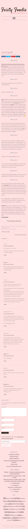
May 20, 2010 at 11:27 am (9, 313)
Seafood (15, 518)
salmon (22, 515)
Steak (19, 517)
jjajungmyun (16, 102)
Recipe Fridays (15, 515)
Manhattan (24, 226)
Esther (2, 99)
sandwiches (6, 518)
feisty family (19, 506)
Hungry (5, 353)
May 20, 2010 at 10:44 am (9, 281)
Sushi (22, 517)
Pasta (13, 512)
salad (19, 515)
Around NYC (8, 226)
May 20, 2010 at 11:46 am (9, 335)
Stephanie (6, 472)
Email (2, 423)
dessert (14, 503)
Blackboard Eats (22, 498)
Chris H (5, 262)
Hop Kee (16, 491)
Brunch (10, 501)
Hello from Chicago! (14, 456)
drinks (5, 506)
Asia (11, 226)
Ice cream (16, 509)
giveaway (12, 509)
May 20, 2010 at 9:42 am (9, 264)
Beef (15, 498)
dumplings (9, 506)
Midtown (2, 227)
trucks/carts (9, 520)
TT (12, 520)
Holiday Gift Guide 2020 (14, 458)
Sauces (11, 517)
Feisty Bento (14, 506)
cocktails (6, 503)
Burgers (15, 501)
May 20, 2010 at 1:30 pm (9, 355)
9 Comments (15, 54)
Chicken (20, 501)
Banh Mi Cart (16, 485)
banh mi (10, 498)
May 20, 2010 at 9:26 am (9, 245)
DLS (22, 503)
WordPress (22, 527)
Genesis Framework (10, 527)
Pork (18, 512)
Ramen (11, 515)
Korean (20, 226)
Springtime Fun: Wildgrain (14, 454)
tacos (24, 517)
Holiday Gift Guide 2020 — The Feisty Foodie (12, 475)
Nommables (6, 185)
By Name (13, 226)
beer (18, 498)
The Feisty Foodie (14, 8)
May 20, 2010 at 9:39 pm (9, 370)
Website (3, 427)
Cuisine (17, 226)
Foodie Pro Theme (13, 525)
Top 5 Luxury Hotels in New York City (14, 466)
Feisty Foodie (10, 487)
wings (20, 520)
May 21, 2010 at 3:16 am (9, 386)
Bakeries (7, 498)
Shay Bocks (21, 525)
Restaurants (7, 227)
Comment (3, 407)
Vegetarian (16, 520)
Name (2, 418)
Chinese (23, 501)
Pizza (16, 512)
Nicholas (5, 384)
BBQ (13, 498)
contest (10, 504)
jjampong (12, 104)
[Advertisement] (14, 35)
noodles (19, 509)
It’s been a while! (14, 464)
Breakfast (5, 501)
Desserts (18, 503)
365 (4, 498)
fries (9, 509)
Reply (5, 272)
